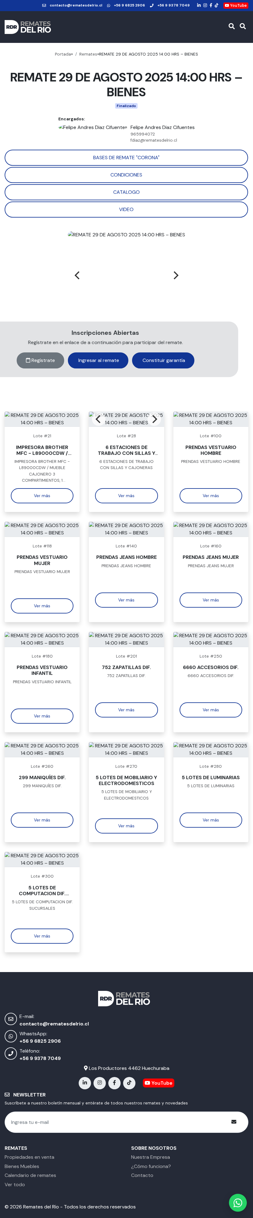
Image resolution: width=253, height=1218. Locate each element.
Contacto (142, 1175)
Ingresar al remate (98, 360)
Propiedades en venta (29, 1157)
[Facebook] (210, 5)
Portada (63, 54)
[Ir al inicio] (28, 27)
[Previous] (78, 275)
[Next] (175, 275)
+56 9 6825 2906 (129, 5)
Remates (88, 54)
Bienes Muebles (22, 1166)
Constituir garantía (163, 360)
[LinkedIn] (199, 5)
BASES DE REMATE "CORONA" (126, 157)
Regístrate (42, 360)
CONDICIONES (126, 175)
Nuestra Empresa (150, 1157)
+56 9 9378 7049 (173, 5)
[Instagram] (205, 5)
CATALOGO (126, 192)
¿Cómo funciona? (151, 1166)
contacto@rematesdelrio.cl (76, 5)
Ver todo (15, 1184)
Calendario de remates (30, 1175)
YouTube (238, 5)
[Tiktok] (216, 5)
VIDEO (126, 209)
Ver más (42, 495)
